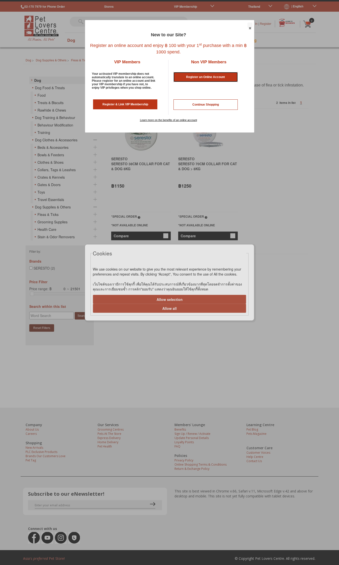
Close (249, 25)
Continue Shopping (205, 104)
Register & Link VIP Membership (125, 104)
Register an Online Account (205, 77)
